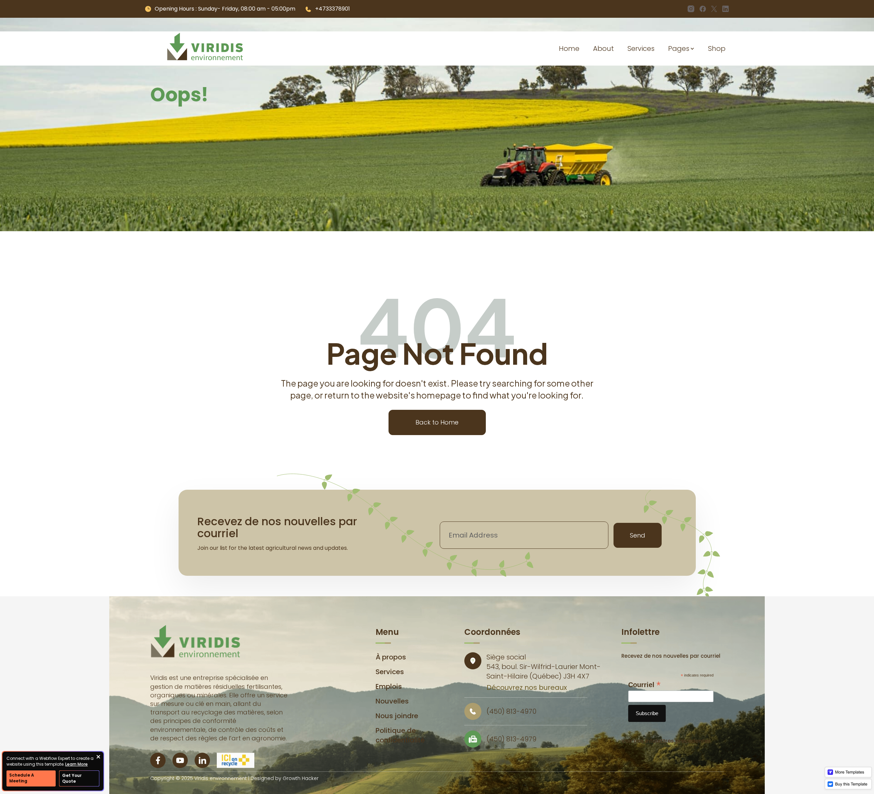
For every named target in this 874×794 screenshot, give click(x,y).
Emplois (389, 686)
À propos (391, 657)
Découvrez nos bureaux (527, 687)
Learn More (76, 764)
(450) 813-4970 (511, 711)
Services (641, 48)
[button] (681, 48)
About (603, 48)
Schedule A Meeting (21, 778)
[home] (205, 48)
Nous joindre (397, 716)
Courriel (644, 684)
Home (569, 48)
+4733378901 (332, 9)
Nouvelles (392, 701)
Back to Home (437, 422)
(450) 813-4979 (511, 739)
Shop (716, 48)
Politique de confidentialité (400, 735)
